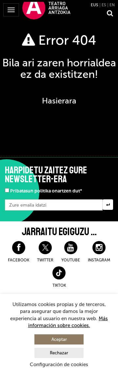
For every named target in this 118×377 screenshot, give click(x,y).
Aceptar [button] (59, 339)
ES (104, 5)
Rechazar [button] (59, 352)
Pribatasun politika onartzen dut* (46, 191)
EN (112, 5)
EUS (94, 5)
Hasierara (59, 100)
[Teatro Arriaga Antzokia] (46, 10)
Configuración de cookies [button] (59, 364)
